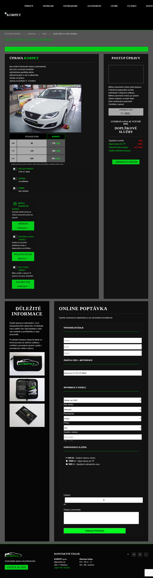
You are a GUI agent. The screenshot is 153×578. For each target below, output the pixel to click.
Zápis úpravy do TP (117, 143)
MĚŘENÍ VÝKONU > (23, 226)
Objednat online (126, 162)
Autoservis (94, 6)
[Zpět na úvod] (14, 15)
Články (132, 6)
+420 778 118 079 (62, 567)
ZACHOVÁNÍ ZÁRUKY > (23, 284)
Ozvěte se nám (16, 567)
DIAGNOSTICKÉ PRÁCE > (23, 256)
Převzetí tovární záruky (118, 147)
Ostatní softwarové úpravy (120, 150)
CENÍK (114, 6)
